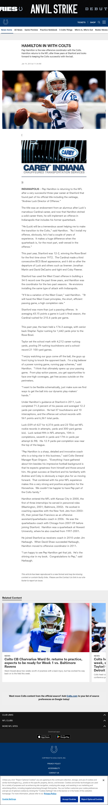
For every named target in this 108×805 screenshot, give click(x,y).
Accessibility (54, 768)
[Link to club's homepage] (5, 21)
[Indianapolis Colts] (54, 750)
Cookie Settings (9, 799)
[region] (54, 790)
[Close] (103, 780)
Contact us (54, 773)
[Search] (99, 22)
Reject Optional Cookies (91, 799)
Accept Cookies (69, 799)
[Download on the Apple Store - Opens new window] (44, 737)
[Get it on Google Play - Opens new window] (63, 738)
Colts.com (72, 696)
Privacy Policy (54, 764)
